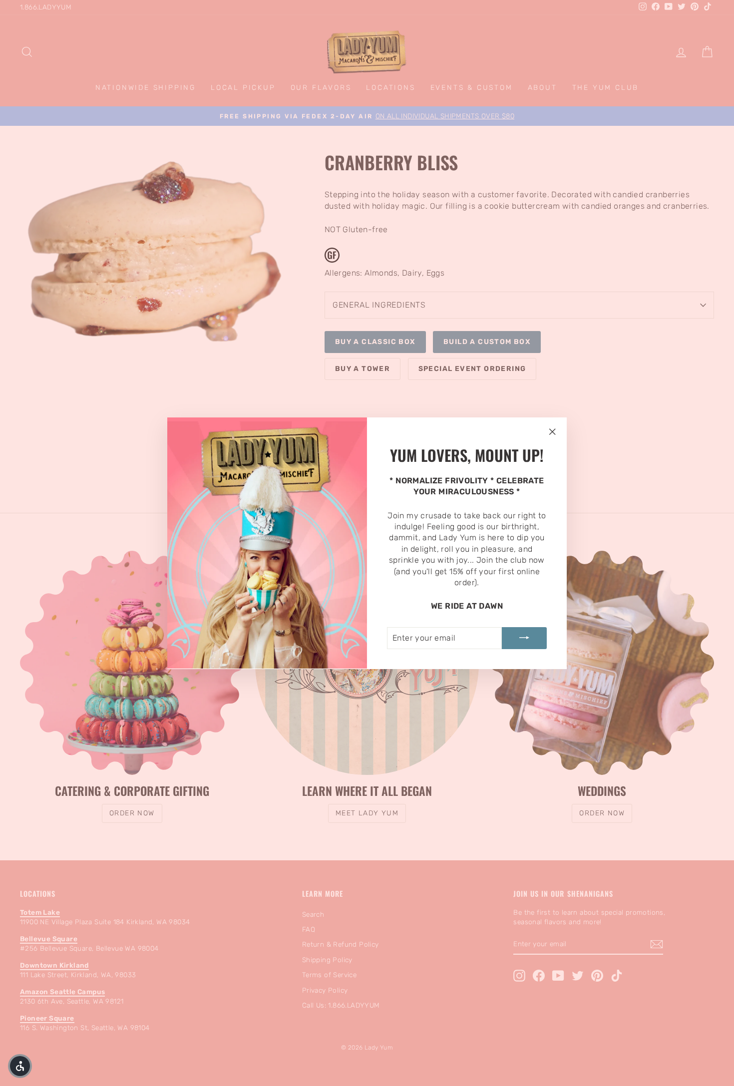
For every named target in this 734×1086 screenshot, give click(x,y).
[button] (20, 1066)
